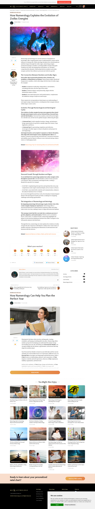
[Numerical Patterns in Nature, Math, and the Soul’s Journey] (38, 433)
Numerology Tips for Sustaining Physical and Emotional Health (42, 144)
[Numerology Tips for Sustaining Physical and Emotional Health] (18, 412)
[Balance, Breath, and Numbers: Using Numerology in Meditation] (18, 456)
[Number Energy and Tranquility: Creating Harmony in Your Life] (38, 456)
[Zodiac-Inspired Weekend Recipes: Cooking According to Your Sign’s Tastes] (66, 234)
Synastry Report (39, 496)
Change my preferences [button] (70, 504)
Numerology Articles (15, 12)
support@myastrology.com (15, 493)
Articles (65, 274)
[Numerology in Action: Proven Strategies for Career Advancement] (76, 412)
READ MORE (35, 372)
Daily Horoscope (39, 491)
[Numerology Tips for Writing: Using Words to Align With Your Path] (38, 391)
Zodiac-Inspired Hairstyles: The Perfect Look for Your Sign (77, 249)
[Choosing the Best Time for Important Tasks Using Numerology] (76, 433)
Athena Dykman (22, 269)
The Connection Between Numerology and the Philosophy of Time (13, 82)
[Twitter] (15, 60)
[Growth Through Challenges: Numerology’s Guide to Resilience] (57, 412)
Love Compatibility (40, 498)
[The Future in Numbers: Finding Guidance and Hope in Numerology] (38, 412)
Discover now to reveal (64, 2)
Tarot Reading (39, 500)
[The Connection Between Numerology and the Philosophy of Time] (13, 74)
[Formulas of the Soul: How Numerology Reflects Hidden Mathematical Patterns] (57, 456)
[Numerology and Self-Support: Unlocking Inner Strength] (57, 391)
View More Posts (55, 269)
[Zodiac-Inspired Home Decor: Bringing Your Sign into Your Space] (66, 242)
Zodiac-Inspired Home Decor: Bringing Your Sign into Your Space (78, 241)
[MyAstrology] (19, 6)
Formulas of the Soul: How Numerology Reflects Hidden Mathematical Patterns (56, 466)
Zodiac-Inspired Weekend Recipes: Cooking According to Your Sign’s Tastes (77, 233)
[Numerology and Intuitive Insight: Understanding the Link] (76, 391)
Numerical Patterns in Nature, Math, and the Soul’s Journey (40, 234)
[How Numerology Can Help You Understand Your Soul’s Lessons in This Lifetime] (57, 433)
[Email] (13, 64)
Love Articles (66, 279)
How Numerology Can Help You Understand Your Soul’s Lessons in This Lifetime (57, 444)
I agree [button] (57, 504)
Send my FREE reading (75, 478)
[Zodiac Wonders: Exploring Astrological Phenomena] (66, 258)
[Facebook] (11, 60)
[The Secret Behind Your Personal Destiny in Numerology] (18, 433)
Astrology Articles (67, 276)
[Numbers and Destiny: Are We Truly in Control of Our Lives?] (76, 456)
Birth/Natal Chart (39, 493)
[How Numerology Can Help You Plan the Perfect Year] (18, 391)
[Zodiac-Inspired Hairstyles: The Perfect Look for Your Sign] (66, 250)
